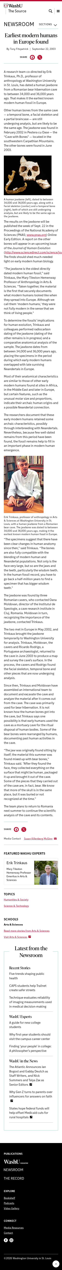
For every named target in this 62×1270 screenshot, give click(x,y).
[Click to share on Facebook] (32, 57)
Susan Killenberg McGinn (38, 839)
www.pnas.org (36, 235)
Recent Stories (19, 967)
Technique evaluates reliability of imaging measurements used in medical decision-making (30, 1002)
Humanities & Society (16, 900)
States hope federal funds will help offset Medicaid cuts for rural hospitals (29, 1113)
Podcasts (9, 1203)
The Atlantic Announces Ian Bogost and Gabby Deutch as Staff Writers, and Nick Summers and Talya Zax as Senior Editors (28, 1076)
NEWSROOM (19, 24)
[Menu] (58, 8)
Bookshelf (9, 1198)
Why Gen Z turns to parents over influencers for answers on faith (30, 1094)
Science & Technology (16, 906)
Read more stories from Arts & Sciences (26, 931)
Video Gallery (11, 1208)
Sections (45, 24)
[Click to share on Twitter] (39, 57)
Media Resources (14, 1228)
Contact (8, 1233)
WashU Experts (20, 1016)
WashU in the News (23, 1060)
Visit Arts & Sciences (15, 937)
